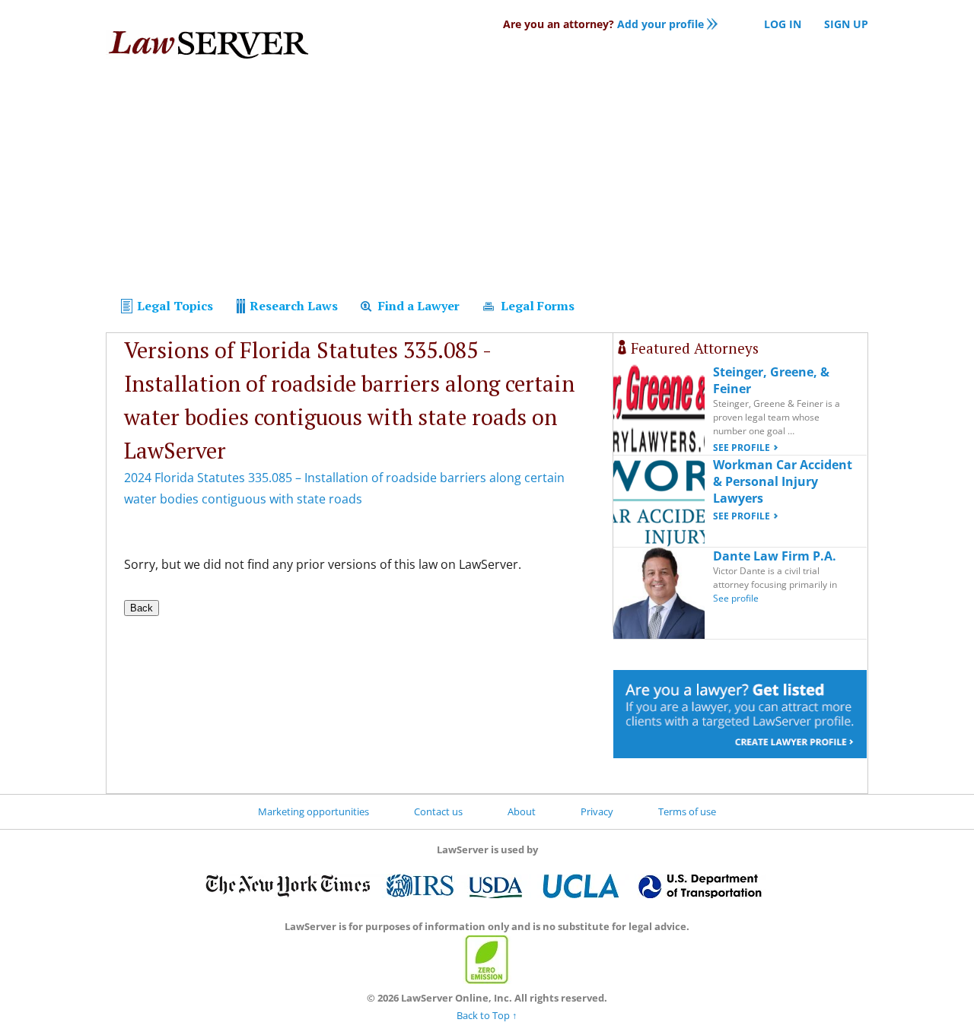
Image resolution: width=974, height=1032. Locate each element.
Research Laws (292, 305)
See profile (741, 447)
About (522, 811)
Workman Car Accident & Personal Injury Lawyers (782, 481)
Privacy (597, 811)
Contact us (438, 811)
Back (141, 608)
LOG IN (782, 24)
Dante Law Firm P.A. (774, 556)
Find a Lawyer (417, 305)
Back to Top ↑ (487, 1015)
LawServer (208, 48)
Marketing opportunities (313, 811)
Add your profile (603, 24)
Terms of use (687, 811)
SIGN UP (846, 24)
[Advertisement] (487, 181)
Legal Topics (173, 305)
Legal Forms (536, 305)
